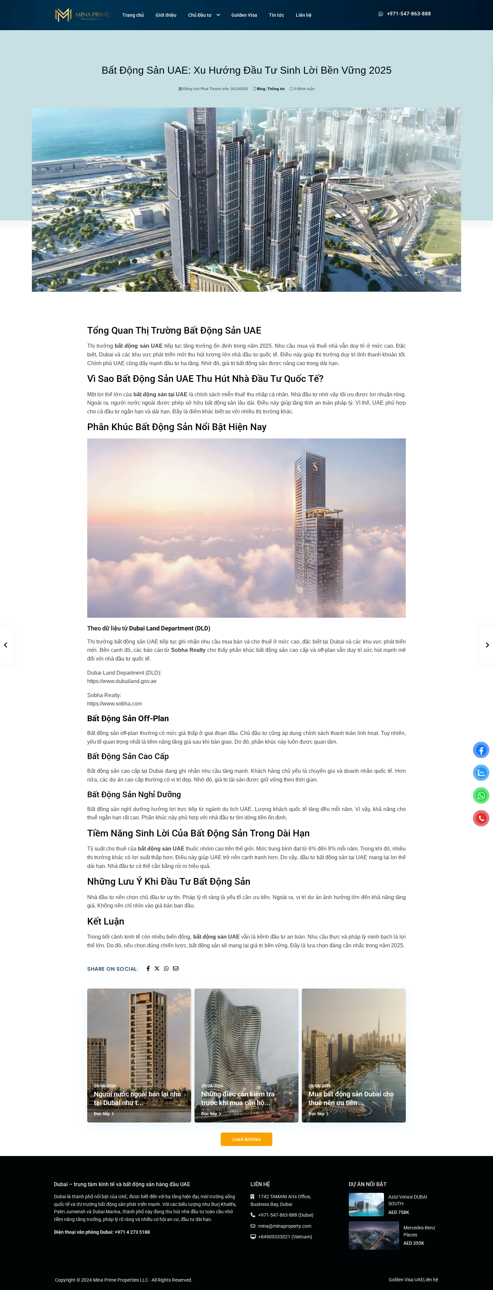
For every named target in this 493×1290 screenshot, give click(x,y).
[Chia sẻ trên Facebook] (149, 968)
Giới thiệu (166, 15)
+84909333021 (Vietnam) (285, 1236)
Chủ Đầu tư (200, 15)
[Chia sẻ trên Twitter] (157, 968)
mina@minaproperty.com (284, 1226)
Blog (261, 89)
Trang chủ (133, 15)
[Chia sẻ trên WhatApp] (167, 968)
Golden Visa (244, 15)
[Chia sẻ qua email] (175, 968)
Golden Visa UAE (406, 1279)
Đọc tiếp (102, 1113)
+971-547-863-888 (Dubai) (286, 1215)
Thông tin (276, 89)
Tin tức (276, 15)
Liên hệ (304, 15)
